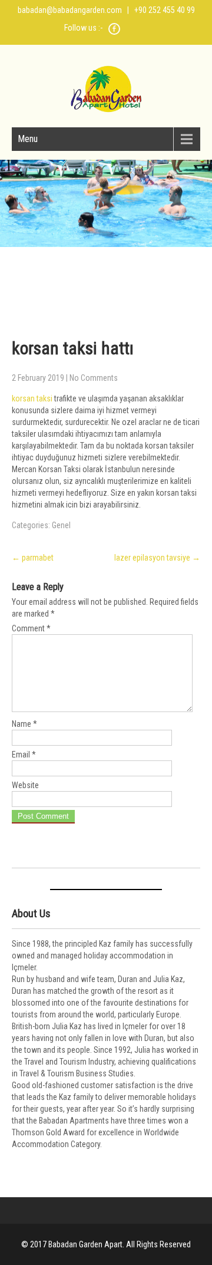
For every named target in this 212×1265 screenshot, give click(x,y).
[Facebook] (114, 33)
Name (24, 724)
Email (24, 754)
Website (25, 785)
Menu (28, 138)
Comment (31, 628)
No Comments (93, 378)
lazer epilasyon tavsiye (157, 557)
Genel (61, 525)
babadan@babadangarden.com (70, 10)
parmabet (33, 557)
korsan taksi (32, 398)
